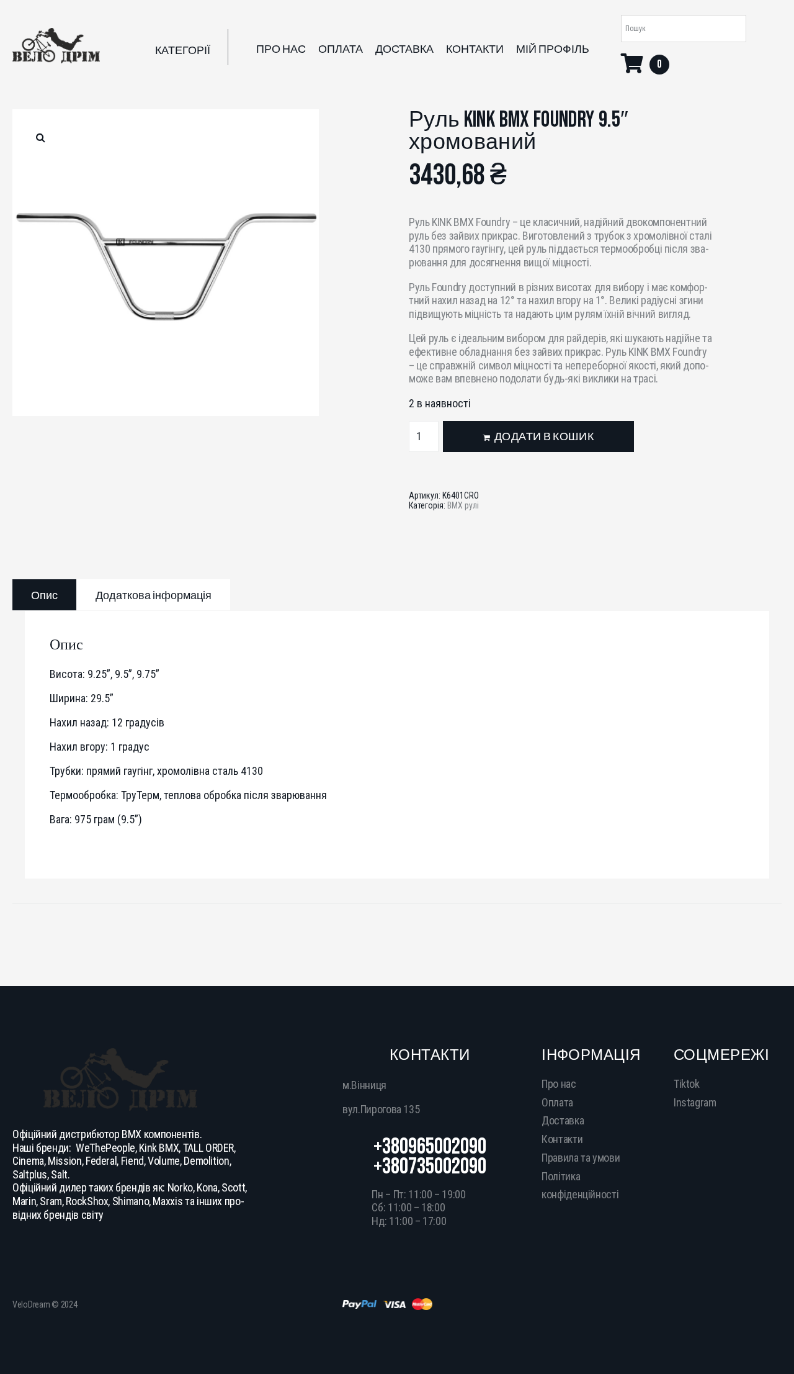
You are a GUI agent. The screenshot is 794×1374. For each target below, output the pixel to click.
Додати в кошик (544, 436)
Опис (44, 595)
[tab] (44, 594)
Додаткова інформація (154, 595)
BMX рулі (463, 505)
